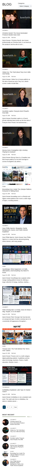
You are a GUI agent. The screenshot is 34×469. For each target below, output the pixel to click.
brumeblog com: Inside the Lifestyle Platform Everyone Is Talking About (16, 190)
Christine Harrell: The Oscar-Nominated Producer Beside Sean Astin (14, 34)
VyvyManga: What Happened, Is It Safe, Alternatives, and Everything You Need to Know (15, 270)
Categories (21, 3)
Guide (4, 186)
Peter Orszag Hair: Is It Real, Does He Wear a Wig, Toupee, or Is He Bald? (16, 310)
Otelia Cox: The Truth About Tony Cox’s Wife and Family (17, 430)
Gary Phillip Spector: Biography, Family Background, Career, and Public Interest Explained (15, 229)
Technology (5, 387)
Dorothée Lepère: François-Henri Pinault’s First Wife (17, 438)
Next (15, 407)
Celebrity (5, 30)
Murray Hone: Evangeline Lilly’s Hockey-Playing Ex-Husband (15, 151)
